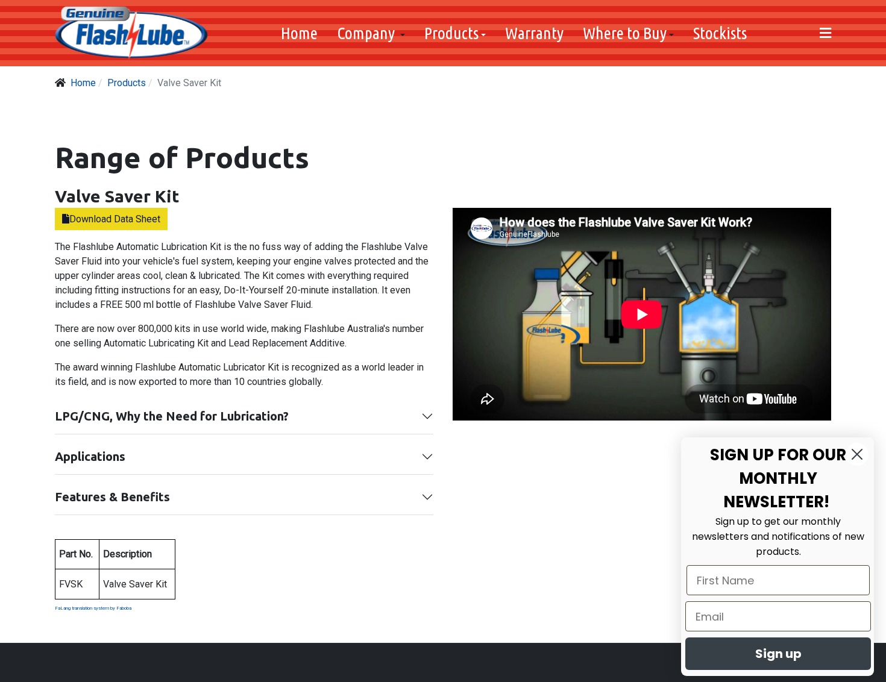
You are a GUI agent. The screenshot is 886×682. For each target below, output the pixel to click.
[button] (371, 33)
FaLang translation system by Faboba (93, 608)
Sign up (778, 653)
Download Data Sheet (114, 219)
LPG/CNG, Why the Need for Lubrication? (172, 416)
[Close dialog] (857, 454)
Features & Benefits (112, 497)
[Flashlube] (131, 33)
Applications (90, 456)
